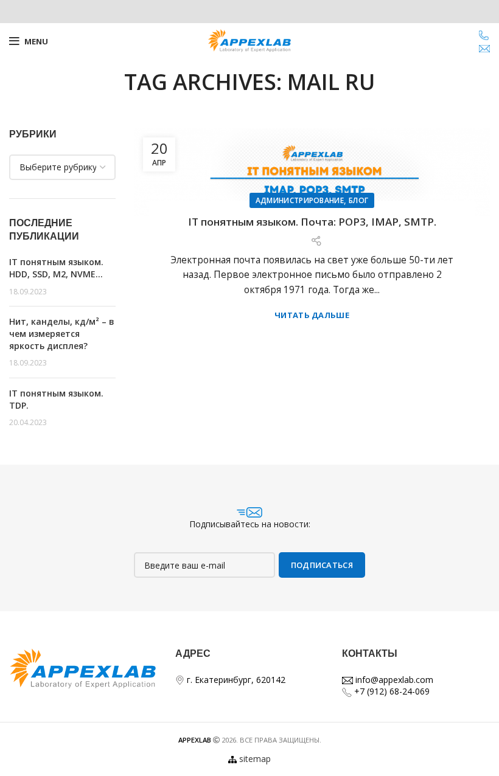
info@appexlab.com (393, 679)
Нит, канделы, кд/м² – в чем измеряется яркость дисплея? (61, 333)
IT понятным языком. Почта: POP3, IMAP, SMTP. (312, 222)
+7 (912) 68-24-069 (391, 691)
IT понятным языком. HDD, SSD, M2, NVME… (56, 268)
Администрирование (300, 200)
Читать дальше (311, 315)
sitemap (255, 758)
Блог (358, 200)
